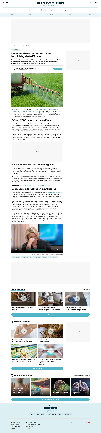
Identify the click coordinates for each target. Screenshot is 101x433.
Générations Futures (54, 192)
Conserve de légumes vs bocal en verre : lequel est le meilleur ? (23, 360)
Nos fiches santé (23, 375)
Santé (29, 15)
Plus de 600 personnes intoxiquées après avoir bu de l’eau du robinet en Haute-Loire (76, 309)
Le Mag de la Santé (51, 414)
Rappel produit (40, 414)
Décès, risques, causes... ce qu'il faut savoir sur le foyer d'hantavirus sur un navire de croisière (50, 362)
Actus (45, 10)
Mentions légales (15, 424)
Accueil (13, 45)
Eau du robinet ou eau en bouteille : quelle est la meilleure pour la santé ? (50, 309)
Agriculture (36, 257)
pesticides (27, 215)
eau (39, 116)
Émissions (91, 15)
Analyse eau (37, 45)
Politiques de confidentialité (32, 424)
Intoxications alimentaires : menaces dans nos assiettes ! (60, 392)
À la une (11, 15)
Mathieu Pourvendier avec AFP (28, 68)
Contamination (53, 257)
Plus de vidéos (22, 321)
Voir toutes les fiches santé (50, 399)
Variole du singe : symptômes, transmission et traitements (18, 391)
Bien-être (50, 15)
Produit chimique (26, 257)
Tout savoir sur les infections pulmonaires (79, 392)
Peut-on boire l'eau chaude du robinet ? (22, 308)
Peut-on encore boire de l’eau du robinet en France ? (35, 185)
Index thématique (29, 426)
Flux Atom (27, 428)
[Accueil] (50, 408)
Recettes (32, 414)
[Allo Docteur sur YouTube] (89, 422)
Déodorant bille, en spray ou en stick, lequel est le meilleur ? (23, 340)
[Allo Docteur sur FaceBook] (4, 2)
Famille (70, 15)
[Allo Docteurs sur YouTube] (7, 2)
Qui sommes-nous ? (16, 422)
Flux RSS (13, 428)
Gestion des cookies (30, 422)
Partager (59, 69)
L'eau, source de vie (39, 394)
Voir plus (50, 315)
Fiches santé (57, 10)
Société (22, 45)
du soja (33, 127)
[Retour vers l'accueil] (50, 3)
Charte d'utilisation (15, 426)
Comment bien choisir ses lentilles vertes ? (48, 340)
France (44, 257)
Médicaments (68, 414)
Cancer (60, 414)
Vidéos (34, 10)
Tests (70, 10)
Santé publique (29, 45)
